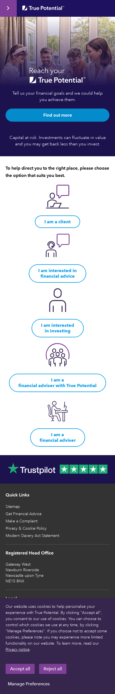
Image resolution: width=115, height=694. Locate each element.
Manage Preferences (29, 683)
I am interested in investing (57, 328)
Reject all (53, 668)
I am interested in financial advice (57, 273)
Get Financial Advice (24, 514)
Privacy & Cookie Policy (26, 528)
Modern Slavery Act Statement (32, 535)
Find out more (57, 115)
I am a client (57, 221)
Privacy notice (18, 649)
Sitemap (13, 506)
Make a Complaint (21, 521)
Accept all (20, 668)
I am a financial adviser (58, 437)
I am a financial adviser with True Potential (57, 382)
